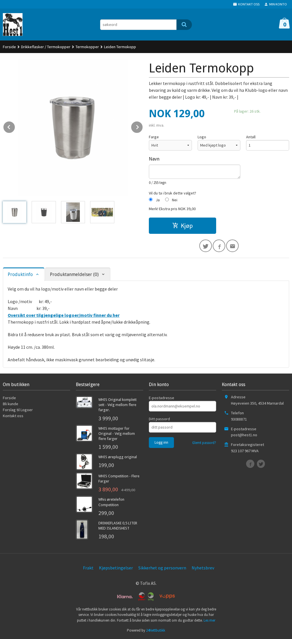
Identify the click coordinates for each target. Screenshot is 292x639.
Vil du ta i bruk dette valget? (172, 193)
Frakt (88, 568)
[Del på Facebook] (219, 246)
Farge (154, 136)
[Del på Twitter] (205, 246)
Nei (174, 199)
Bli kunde (10, 403)
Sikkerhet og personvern (162, 568)
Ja (158, 199)
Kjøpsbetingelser (116, 568)
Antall (251, 136)
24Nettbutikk (155, 630)
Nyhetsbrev (203, 568)
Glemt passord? (204, 442)
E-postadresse (161, 397)
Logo (202, 136)
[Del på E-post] (232, 246)
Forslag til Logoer (18, 409)
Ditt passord (159, 418)
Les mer (209, 620)
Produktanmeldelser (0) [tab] (74, 274)
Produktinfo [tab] (20, 274)
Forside (9, 46)
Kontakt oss (13, 415)
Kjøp (187, 226)
